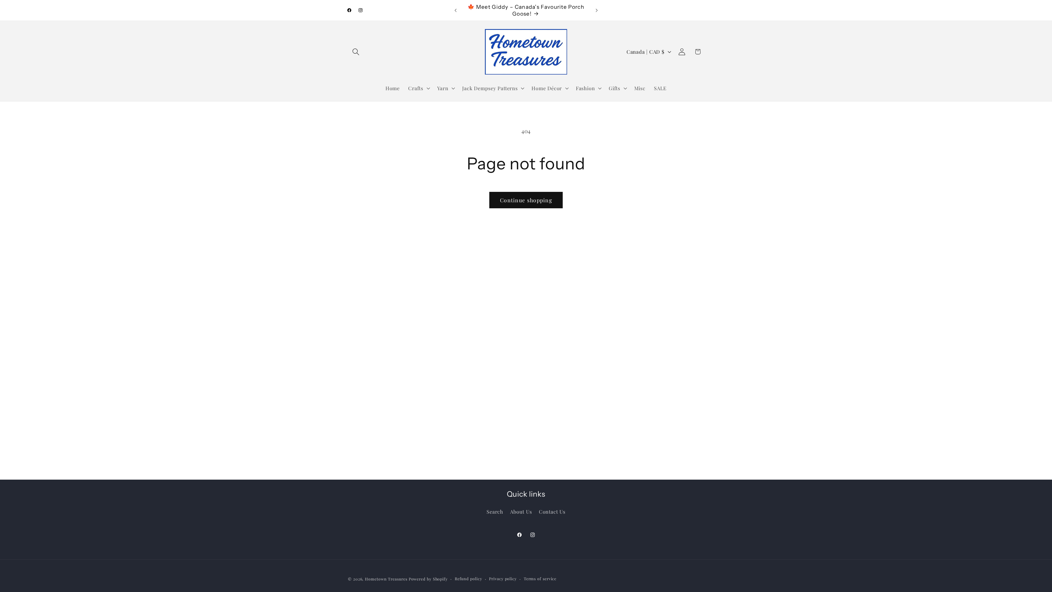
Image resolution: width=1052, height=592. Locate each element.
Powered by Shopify (428, 579)
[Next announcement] (597, 10)
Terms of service (540, 578)
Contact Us (552, 511)
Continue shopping (526, 200)
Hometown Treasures (386, 579)
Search (495, 511)
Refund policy (468, 578)
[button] (356, 51)
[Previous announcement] (456, 10)
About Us (521, 511)
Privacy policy (503, 578)
